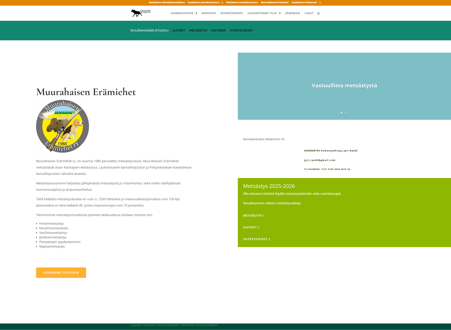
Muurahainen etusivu (149, 30)
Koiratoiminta (232, 13)
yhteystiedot (255, 239)
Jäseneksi (292, 13)
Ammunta (209, 13)
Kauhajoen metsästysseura (203, 3)
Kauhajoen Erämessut (304, 3)
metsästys (252, 215)
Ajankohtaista (182, 13)
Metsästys (198, 30)
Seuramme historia (61, 273)
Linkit (309, 13)
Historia (218, 30)
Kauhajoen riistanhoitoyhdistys (167, 3)
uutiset (250, 227)
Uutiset (178, 30)
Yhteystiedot (241, 30)
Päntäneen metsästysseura (242, 3)
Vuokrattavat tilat (262, 13)
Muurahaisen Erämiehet (275, 3)
